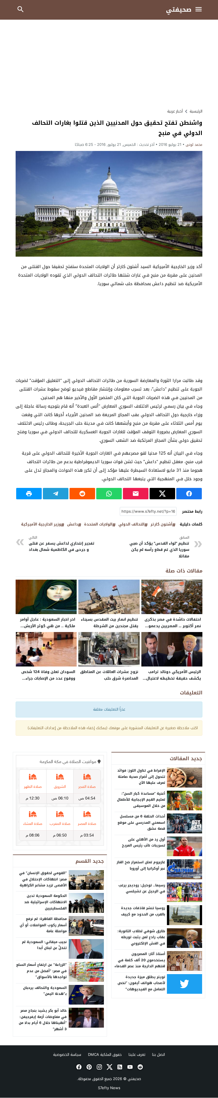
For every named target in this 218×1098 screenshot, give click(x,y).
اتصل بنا (158, 1054)
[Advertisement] (108, 64)
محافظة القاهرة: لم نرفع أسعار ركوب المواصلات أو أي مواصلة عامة (43, 925)
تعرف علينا (137, 1054)
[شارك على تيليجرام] (55, 493)
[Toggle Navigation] (200, 10)
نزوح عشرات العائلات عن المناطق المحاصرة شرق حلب (109, 675)
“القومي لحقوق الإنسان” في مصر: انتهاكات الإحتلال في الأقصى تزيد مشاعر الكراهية (43, 879)
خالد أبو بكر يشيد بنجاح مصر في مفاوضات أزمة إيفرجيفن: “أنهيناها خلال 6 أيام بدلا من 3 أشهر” (43, 1019)
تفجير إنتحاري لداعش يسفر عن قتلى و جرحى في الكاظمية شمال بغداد (62, 544)
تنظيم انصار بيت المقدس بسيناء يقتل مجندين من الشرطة (109, 622)
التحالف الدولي (131, 524)
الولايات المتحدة (98, 524)
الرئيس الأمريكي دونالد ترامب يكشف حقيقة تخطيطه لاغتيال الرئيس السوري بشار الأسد (173, 678)
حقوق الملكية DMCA (105, 1054)
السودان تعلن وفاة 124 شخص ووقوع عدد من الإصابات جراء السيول (48, 678)
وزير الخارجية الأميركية (41, 524)
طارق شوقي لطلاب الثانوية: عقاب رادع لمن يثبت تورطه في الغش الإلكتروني (141, 937)
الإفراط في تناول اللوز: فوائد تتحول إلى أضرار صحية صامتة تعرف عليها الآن (141, 776)
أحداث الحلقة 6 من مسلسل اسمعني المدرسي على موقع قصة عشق (141, 822)
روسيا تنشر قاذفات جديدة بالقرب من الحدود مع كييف (143, 911)
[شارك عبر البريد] (135, 493)
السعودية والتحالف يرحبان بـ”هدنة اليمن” (45, 991)
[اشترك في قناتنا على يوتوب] (129, 1067)
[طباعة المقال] (29, 493)
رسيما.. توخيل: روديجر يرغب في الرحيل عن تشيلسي (141, 888)
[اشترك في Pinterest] (88, 1067)
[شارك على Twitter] (162, 493)
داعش (72, 524)
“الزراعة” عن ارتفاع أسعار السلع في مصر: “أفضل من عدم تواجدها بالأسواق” (41, 971)
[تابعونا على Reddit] (139, 1067)
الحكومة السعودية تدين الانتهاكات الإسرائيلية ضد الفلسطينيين (45, 902)
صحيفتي (179, 10)
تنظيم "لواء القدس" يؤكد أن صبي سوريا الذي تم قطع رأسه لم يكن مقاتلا (159, 547)
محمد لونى (194, 144)
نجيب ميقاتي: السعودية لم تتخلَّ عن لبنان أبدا (44, 945)
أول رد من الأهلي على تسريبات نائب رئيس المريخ (143, 842)
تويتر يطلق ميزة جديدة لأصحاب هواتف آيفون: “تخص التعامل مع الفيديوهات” (141, 983)
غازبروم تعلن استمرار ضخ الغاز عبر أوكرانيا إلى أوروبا (141, 865)
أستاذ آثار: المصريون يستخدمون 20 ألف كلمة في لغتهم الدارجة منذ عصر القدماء (139, 960)
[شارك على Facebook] (189, 493)
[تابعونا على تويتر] (109, 1067)
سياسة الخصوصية (67, 1054)
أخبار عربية (175, 111)
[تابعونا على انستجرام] (98, 1067)
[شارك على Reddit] (82, 493)
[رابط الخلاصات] (119, 1067)
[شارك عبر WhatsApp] (109, 493)
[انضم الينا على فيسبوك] (78, 1067)
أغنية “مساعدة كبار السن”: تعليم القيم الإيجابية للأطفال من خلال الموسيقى (141, 799)
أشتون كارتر (161, 524)
